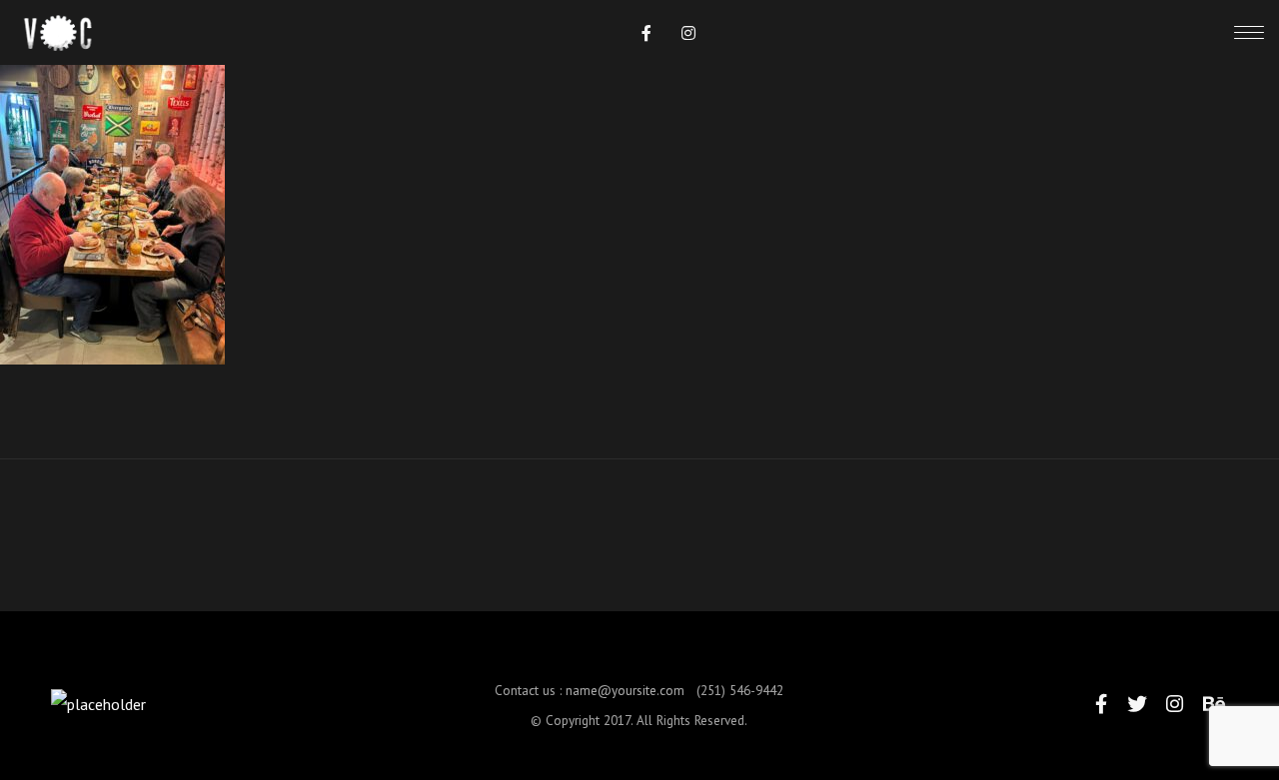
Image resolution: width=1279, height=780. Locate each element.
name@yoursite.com (625, 690)
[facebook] (646, 33)
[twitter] (1137, 703)
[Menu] (1249, 32)
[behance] (1214, 703)
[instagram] (688, 33)
